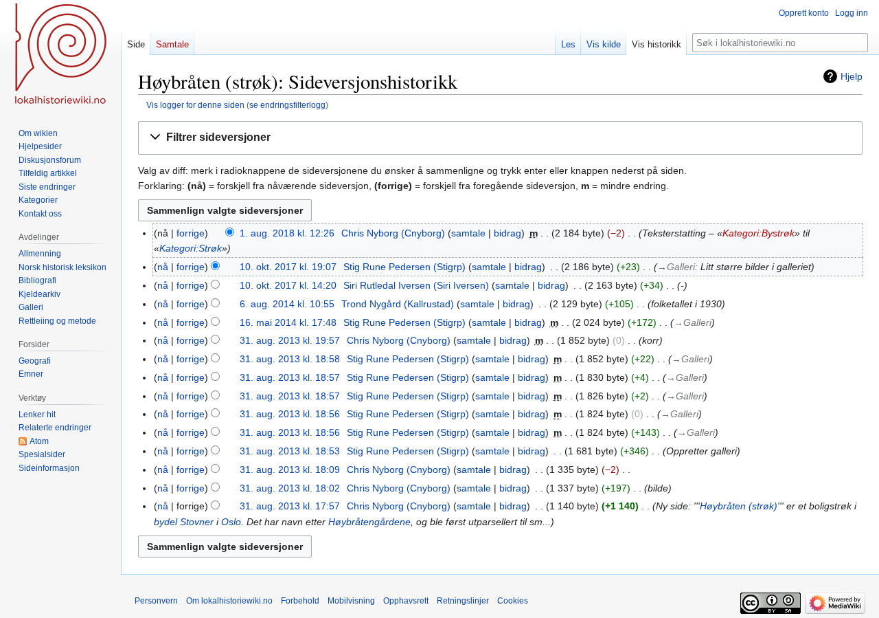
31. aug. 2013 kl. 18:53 (290, 450)
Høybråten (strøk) (738, 505)
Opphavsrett (406, 601)
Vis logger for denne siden (195, 104)
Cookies (512, 601)
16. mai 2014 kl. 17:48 (288, 322)
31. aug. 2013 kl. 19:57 (290, 340)
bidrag (507, 233)
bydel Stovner (184, 521)
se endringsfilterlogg (287, 104)
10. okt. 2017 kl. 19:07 (288, 266)
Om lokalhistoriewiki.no (229, 601)
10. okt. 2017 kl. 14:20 (288, 285)
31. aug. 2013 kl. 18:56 (290, 413)
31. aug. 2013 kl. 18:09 (290, 469)
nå (162, 266)
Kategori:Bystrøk (758, 233)
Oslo (231, 521)
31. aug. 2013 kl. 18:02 (290, 488)
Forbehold (300, 601)
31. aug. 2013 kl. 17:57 (290, 505)
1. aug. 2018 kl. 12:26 (287, 233)
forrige (190, 233)
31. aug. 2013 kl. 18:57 (290, 377)
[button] (500, 137)
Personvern (156, 601)
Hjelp (852, 76)
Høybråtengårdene (369, 521)
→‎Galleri (676, 266)
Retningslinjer (463, 601)
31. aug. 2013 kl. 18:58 (290, 358)
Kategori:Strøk (190, 248)
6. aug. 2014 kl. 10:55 (287, 303)
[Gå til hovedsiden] (60, 55)
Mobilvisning (351, 601)
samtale (468, 233)
